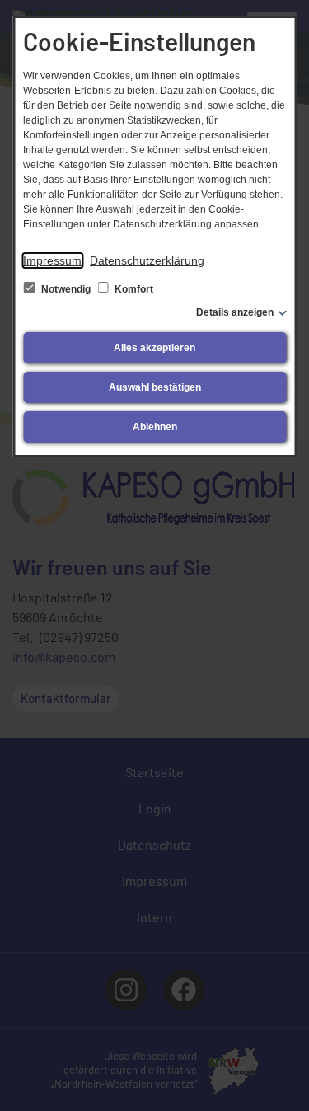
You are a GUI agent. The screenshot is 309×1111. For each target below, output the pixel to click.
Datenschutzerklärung (147, 260)
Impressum (52, 260)
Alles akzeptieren (154, 348)
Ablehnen (155, 427)
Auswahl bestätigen (155, 387)
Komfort (132, 289)
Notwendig (66, 289)
